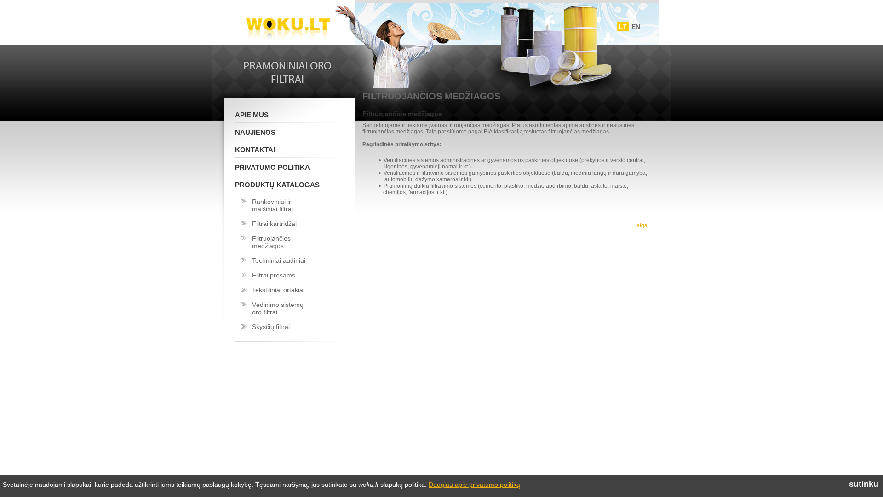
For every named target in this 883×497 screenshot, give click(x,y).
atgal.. (644, 225)
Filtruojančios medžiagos (271, 242)
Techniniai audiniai (278, 260)
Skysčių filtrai (271, 326)
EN (635, 26)
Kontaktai (255, 150)
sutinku (863, 484)
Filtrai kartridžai (274, 223)
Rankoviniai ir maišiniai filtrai (272, 205)
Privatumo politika (272, 167)
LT (623, 26)
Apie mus (252, 115)
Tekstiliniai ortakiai (278, 290)
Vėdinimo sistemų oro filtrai (278, 308)
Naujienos (255, 132)
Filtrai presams (273, 275)
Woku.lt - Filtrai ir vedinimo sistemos (288, 24)
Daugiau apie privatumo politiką (474, 484)
